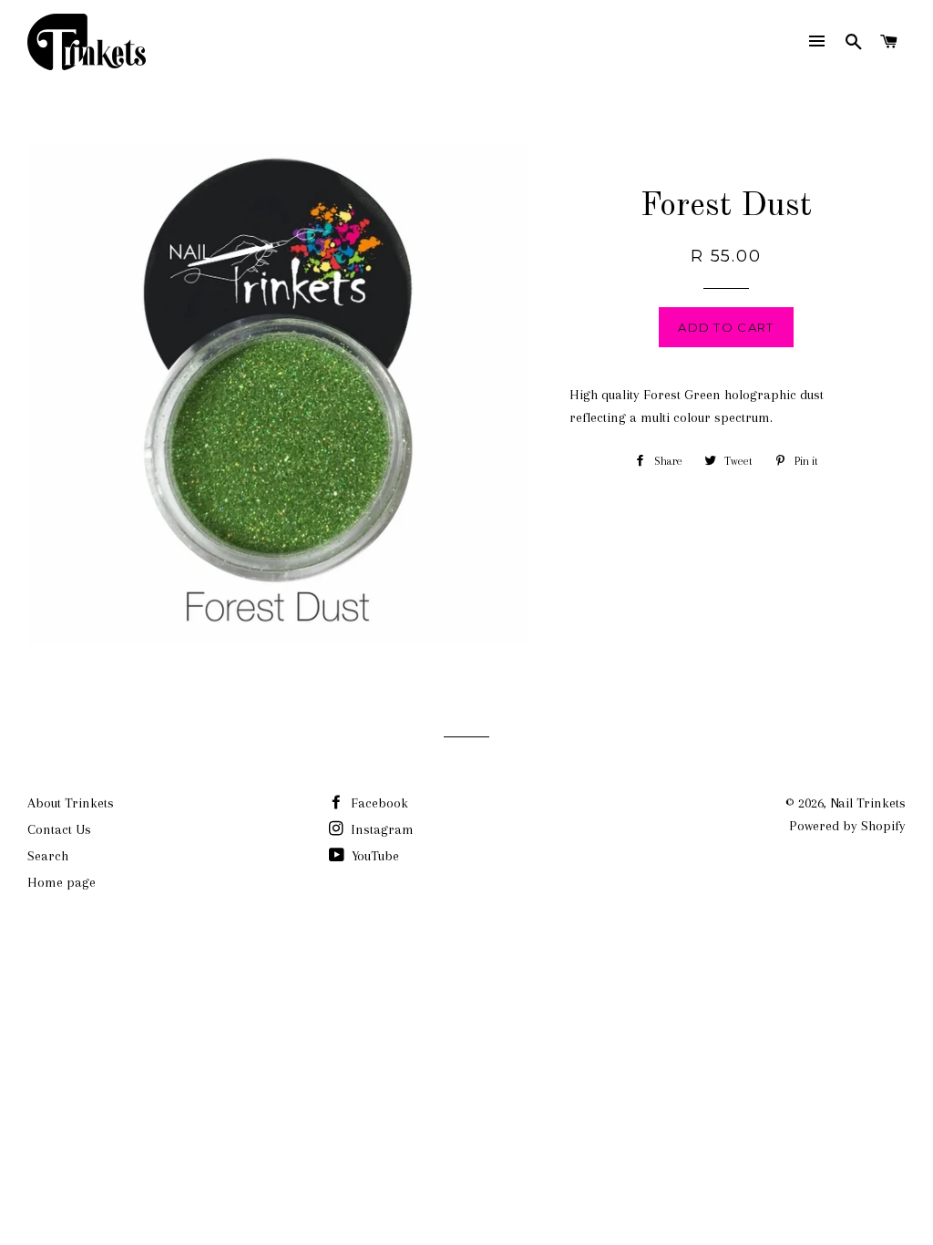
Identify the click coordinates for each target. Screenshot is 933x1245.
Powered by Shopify (847, 826)
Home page (61, 882)
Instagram (380, 829)
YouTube (373, 856)
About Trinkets (70, 803)
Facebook (377, 803)
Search (47, 856)
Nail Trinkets (868, 803)
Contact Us (59, 829)
